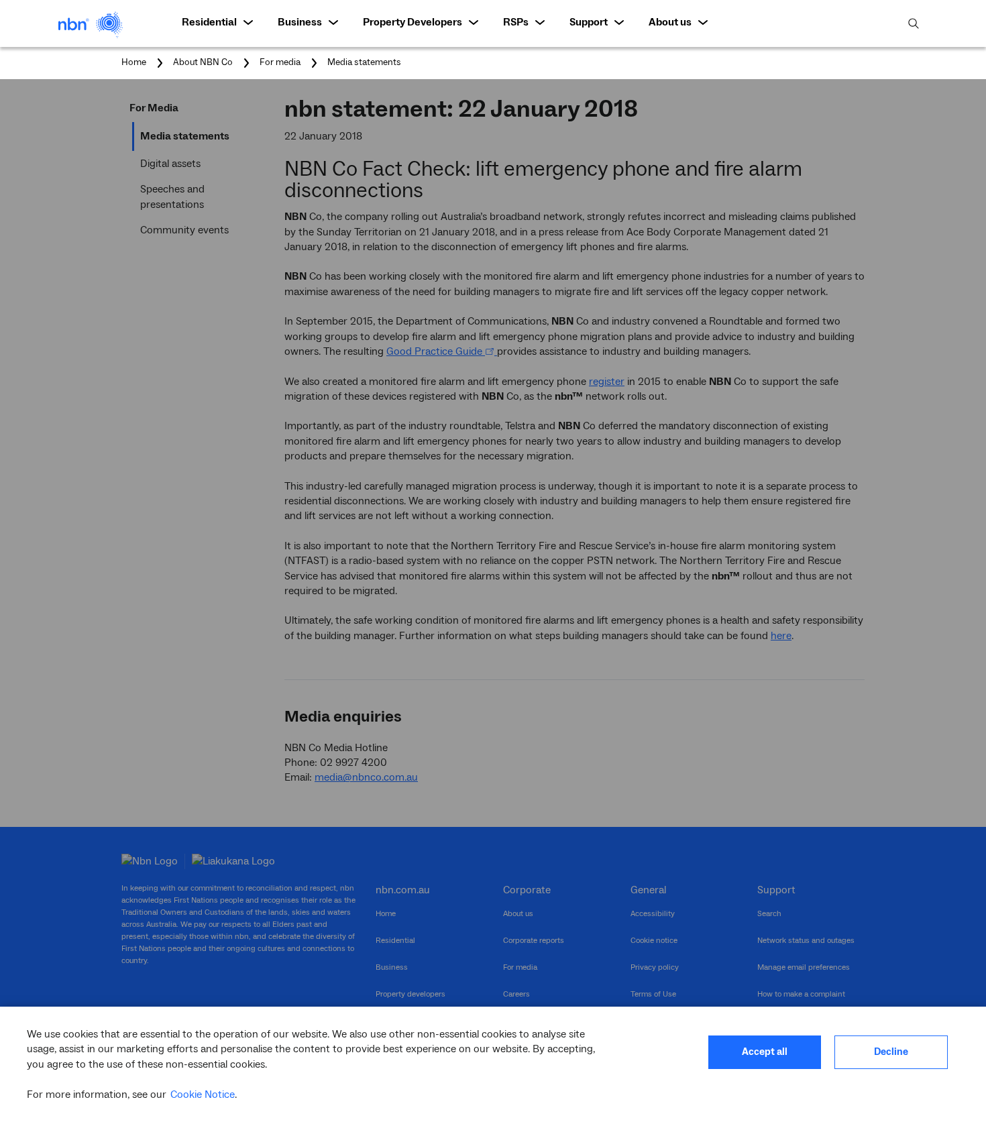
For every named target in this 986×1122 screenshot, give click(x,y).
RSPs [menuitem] (516, 22)
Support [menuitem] (588, 22)
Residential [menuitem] (209, 22)
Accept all (764, 1052)
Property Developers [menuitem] (412, 22)
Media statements (364, 62)
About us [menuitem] (670, 22)
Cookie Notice (202, 1094)
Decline (891, 1052)
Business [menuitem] (300, 22)
